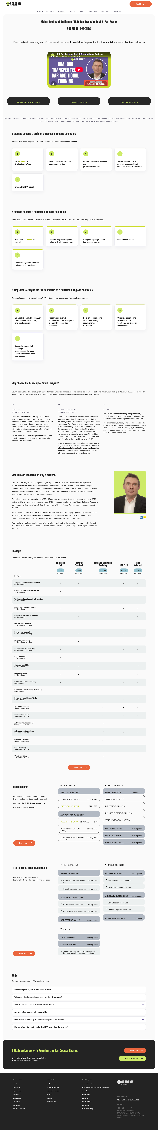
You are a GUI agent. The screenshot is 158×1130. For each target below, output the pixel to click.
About (39, 11)
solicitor (22, 161)
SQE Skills (50, 1094)
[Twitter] (131, 1108)
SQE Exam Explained (53, 1087)
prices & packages (19, 1109)
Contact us (117, 11)
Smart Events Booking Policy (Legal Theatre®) (95, 1087)
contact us (16, 1105)
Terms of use (85, 1091)
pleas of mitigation (70, 822)
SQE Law (49, 1098)
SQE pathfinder (51, 1102)
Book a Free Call (131, 1058)
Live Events (105, 11)
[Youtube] (118, 1108)
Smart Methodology (88, 1109)
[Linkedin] (123, 1108)
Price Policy (85, 1098)
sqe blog (15, 1094)
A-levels (28, 239)
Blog (81, 11)
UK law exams (51, 1084)
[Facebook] (127, 1108)
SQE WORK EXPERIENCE (53, 1091)
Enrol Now (140, 4)
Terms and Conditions (88, 1084)
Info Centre (50, 11)
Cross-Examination (70, 806)
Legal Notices (85, 1105)
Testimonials (92, 11)
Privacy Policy (86, 1094)
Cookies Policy (86, 1102)
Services (72, 11)
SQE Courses (17, 1091)
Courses (61, 11)
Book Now (23, 953)
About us (16, 1084)
